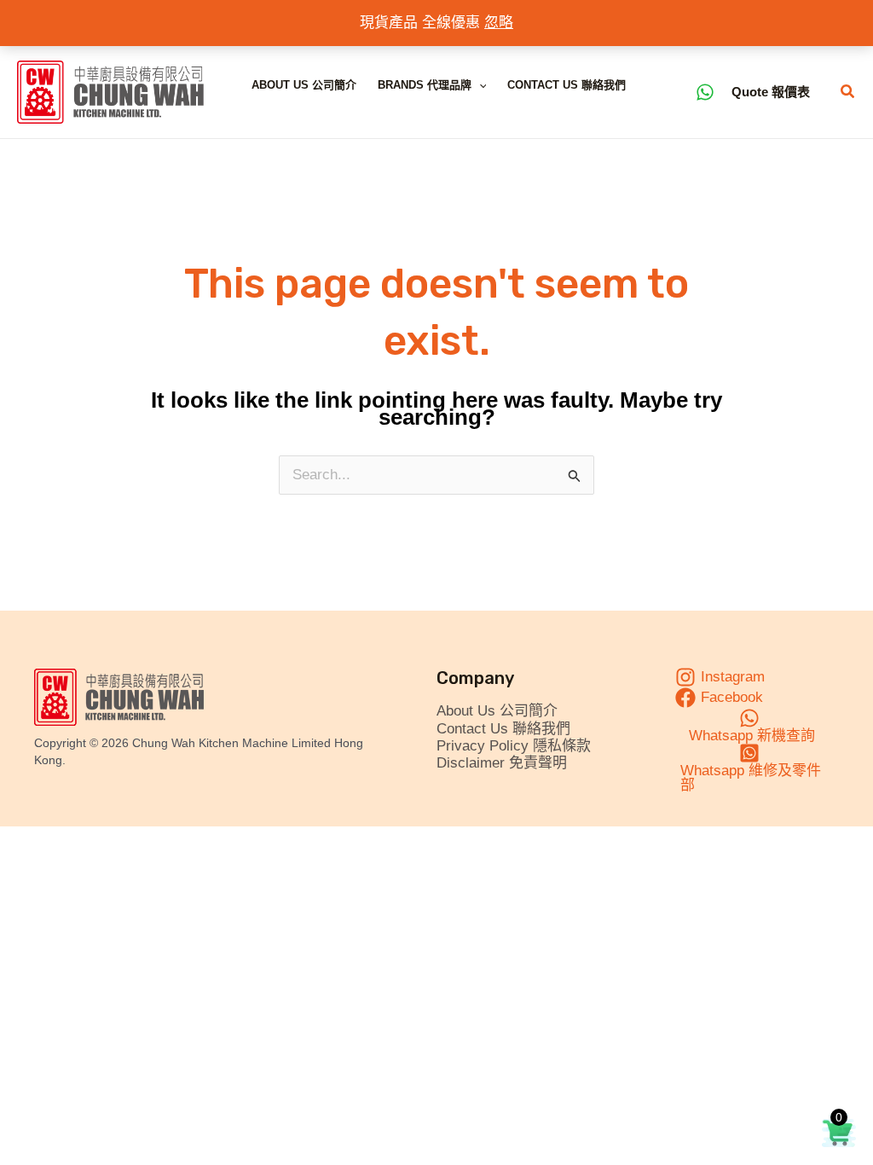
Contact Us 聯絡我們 (566, 84)
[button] (479, 85)
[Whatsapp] (705, 92)
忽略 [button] (498, 22)
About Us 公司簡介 (303, 84)
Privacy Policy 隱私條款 (513, 746)
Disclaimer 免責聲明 (501, 763)
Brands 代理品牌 (424, 84)
